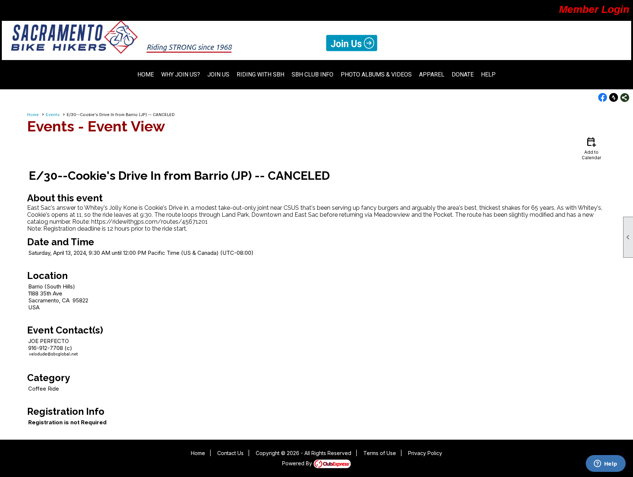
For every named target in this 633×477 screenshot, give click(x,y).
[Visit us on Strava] (613, 97)
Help (488, 74)
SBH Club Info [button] (312, 74)
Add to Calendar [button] (591, 148)
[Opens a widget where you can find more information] (605, 464)
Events (53, 114)
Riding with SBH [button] (260, 74)
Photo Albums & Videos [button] (376, 74)
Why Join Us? (180, 74)
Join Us (218, 74)
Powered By (298, 463)
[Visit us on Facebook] (602, 97)
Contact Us (230, 453)
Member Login (594, 9)
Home (145, 74)
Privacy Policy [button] (425, 453)
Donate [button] (463, 74)
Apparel (431, 74)
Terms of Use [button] (379, 453)
